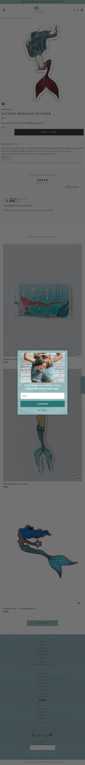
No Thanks (42, 410)
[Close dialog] (65, 353)
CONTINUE (42, 403)
